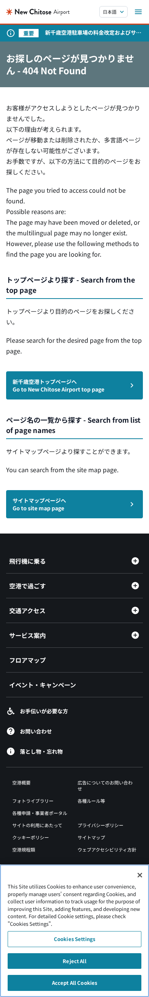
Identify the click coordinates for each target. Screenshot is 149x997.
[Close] (139, 875)
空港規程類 (23, 849)
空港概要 (21, 782)
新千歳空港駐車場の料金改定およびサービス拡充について (93, 32)
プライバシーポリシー (100, 825)
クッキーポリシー (30, 837)
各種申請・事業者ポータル (39, 813)
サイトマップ (91, 837)
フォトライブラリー (32, 800)
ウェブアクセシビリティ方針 (107, 849)
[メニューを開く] (138, 11)
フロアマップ (27, 660)
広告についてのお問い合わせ (105, 785)
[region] (74, 930)
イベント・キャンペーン (42, 684)
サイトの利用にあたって (37, 825)
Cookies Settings (74, 939)
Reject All (74, 961)
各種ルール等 (91, 800)
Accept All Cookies (74, 982)
